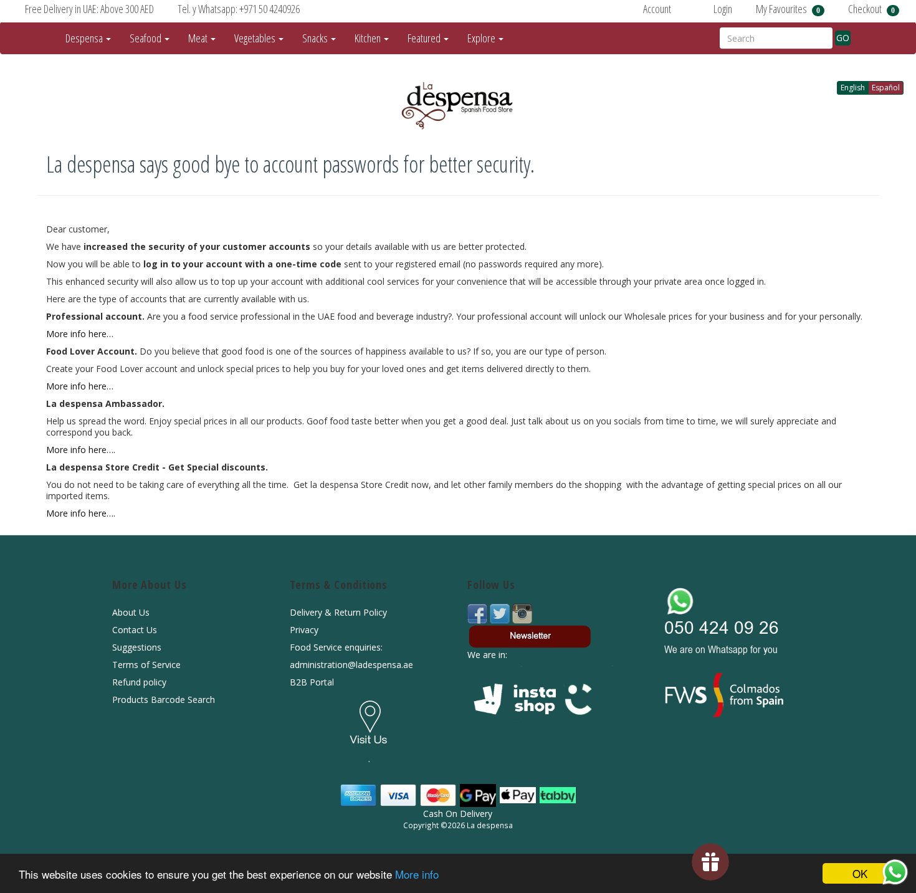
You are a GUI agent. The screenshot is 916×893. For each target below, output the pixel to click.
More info (417, 874)
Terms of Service (146, 665)
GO (842, 38)
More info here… (79, 334)
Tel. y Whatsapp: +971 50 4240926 (239, 8)
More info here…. (80, 450)
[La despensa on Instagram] (522, 612)
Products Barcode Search (163, 699)
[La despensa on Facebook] (478, 612)
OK (859, 873)
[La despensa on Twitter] (501, 612)
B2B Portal (312, 682)
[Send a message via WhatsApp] (895, 872)
